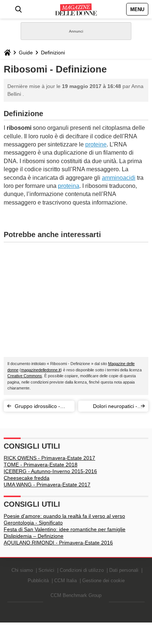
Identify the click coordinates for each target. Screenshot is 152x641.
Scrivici (46, 570)
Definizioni (53, 52)
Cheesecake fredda (26, 478)
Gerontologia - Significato (33, 523)
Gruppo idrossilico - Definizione (37, 407)
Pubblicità (38, 580)
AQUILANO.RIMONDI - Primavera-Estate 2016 (58, 543)
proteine (96, 144)
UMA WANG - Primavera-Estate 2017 (47, 485)
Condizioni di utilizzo (82, 570)
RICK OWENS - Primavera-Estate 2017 (49, 458)
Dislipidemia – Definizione (33, 536)
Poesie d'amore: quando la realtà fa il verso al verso (64, 516)
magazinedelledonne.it (41, 370)
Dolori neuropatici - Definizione (115, 407)
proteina (68, 186)
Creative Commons (24, 376)
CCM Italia (65, 580)
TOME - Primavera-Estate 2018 (40, 465)
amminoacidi (118, 178)
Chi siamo (22, 570)
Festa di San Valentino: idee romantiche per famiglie (64, 529)
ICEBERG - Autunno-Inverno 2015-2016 (50, 471)
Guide (26, 52)
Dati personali (123, 570)
